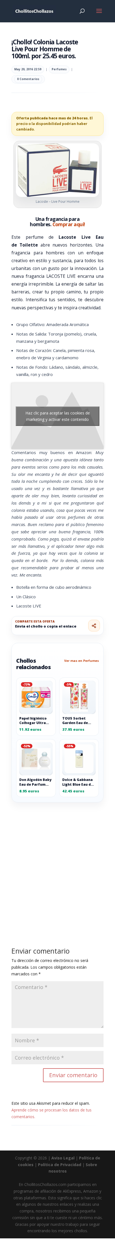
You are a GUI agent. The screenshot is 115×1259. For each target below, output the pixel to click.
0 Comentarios (28, 79)
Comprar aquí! (68, 224)
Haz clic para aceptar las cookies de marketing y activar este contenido (57, 416)
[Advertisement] (57, 862)
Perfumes (59, 69)
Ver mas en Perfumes (81, 661)
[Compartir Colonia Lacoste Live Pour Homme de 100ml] (94, 625)
